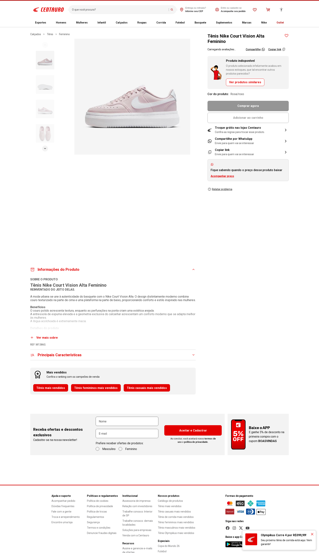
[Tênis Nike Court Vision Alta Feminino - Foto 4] (45, 133)
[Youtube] (247, 528)
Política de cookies (97, 500)
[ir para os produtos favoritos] (254, 9)
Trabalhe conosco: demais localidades (137, 522)
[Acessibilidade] (281, 9)
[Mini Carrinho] (268, 9)
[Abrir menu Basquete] (209, 23)
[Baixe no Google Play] (235, 544)
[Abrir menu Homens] (69, 23)
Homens (61, 22)
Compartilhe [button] (253, 49)
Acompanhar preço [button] (222, 176)
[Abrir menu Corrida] (169, 23)
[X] (241, 528)
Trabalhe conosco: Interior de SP (137, 513)
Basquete (200, 22)
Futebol (180, 22)
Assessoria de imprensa (136, 500)
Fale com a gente (61, 511)
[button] (248, 130)
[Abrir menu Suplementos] (235, 23)
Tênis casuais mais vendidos (147, 388)
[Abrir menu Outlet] (287, 23)
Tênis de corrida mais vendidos (176, 516)
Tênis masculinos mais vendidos (176, 527)
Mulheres (82, 22)
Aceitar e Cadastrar (193, 430)
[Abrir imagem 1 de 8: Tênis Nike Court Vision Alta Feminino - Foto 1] (132, 97)
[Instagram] (234, 528)
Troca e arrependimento (66, 516)
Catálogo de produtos (170, 500)
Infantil (101, 22)
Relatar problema (222, 189)
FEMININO (64, 34)
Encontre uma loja (62, 522)
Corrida (161, 22)
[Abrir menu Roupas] (149, 23)
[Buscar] (171, 9)
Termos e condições (98, 527)
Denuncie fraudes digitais (101, 533)
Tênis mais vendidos (50, 388)
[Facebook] (227, 528)
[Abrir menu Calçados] (130, 23)
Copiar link (274, 49)
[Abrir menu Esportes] (49, 23)
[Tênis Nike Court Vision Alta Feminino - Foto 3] (45, 109)
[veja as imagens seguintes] (45, 148)
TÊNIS (50, 34)
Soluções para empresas (136, 530)
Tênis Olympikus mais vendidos (176, 533)
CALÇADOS (35, 34)
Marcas (246, 22)
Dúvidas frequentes (63, 506)
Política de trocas (97, 511)
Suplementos (224, 22)
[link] (248, 141)
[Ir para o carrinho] (268, 9)
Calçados (122, 22)
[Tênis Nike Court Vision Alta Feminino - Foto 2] (45, 84)
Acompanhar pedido (63, 500)
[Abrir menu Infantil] (109, 23)
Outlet (280, 22)
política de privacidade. (196, 442)
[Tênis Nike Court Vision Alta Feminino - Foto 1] (45, 60)
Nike (264, 22)
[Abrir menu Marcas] (254, 23)
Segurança (93, 522)
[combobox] (119, 10)
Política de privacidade (100, 506)
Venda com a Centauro (135, 535)
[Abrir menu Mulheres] (90, 23)
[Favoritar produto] (286, 35)
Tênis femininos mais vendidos (96, 388)
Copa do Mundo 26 (169, 545)
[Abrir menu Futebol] (188, 23)
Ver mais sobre (47, 337)
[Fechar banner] (312, 534)
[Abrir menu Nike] (269, 23)
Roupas (142, 22)
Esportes (40, 22)
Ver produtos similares (245, 82)
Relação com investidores (137, 506)
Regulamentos (95, 516)
